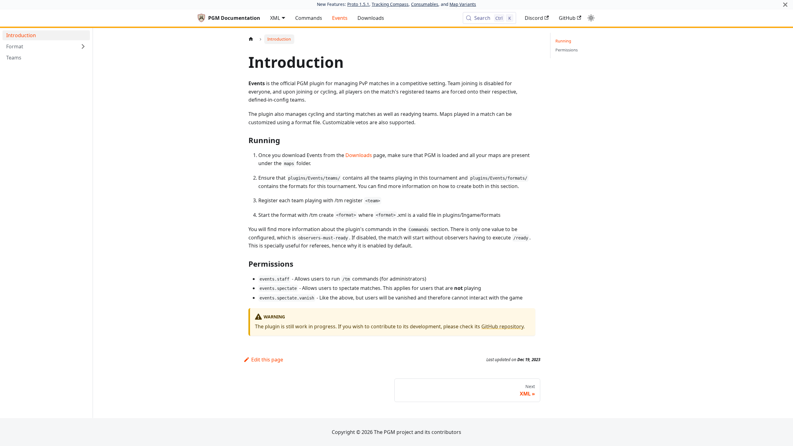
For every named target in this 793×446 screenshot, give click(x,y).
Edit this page (267, 359)
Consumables (424, 4)
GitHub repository (502, 326)
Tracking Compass (390, 4)
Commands (308, 18)
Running (563, 41)
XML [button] (275, 18)
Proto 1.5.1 (358, 4)
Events (340, 18)
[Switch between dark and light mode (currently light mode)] (591, 18)
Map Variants (462, 4)
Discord (534, 18)
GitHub (567, 18)
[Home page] (251, 39)
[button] (46, 46)
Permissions (566, 50)
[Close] (785, 4)
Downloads (370, 18)
